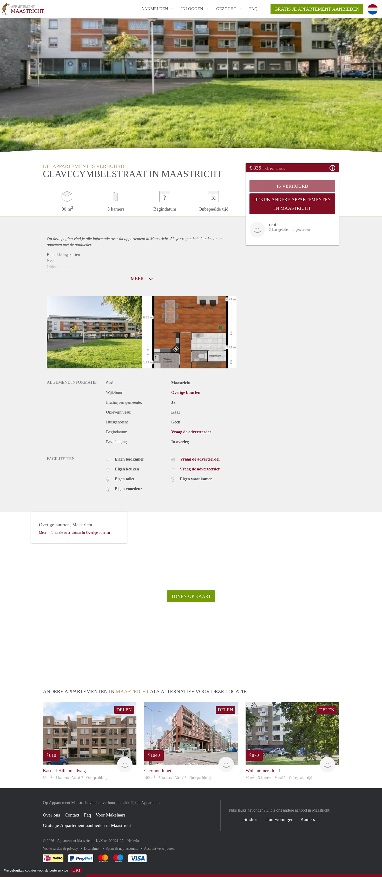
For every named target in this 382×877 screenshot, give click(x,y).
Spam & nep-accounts (122, 849)
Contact (72, 815)
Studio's (250, 819)
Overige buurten (185, 392)
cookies (30, 870)
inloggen (192, 8)
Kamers (307, 819)
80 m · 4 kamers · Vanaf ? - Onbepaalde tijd (76, 778)
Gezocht (226, 8)
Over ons (51, 815)
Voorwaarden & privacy (61, 849)
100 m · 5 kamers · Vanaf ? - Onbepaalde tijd (178, 778)
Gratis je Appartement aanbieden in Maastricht (87, 825)
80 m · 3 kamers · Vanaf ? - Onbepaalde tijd (279, 778)
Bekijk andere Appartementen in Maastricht (292, 204)
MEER (138, 278)
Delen (124, 709)
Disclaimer (92, 849)
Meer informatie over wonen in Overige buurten (74, 533)
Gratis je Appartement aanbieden (316, 9)
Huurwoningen (279, 819)
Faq (87, 815)
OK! (76, 870)
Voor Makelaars (111, 815)
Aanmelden (154, 8)
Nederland (134, 841)
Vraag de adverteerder (191, 432)
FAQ (253, 8)
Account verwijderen (159, 849)
